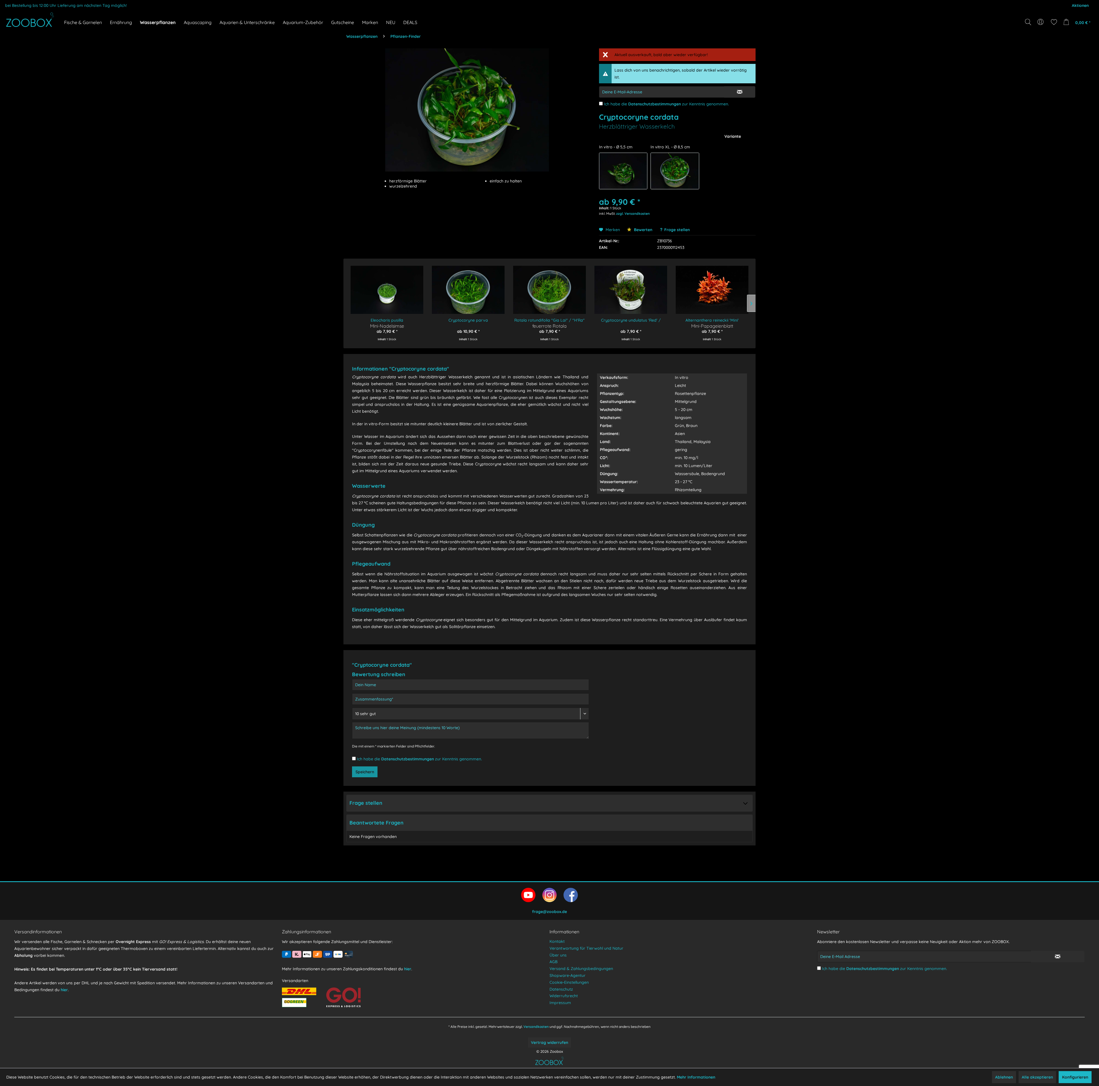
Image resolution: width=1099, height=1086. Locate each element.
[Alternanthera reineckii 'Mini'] (712, 286)
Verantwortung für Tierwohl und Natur (586, 948)
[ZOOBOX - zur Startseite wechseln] (30, 20)
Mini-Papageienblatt (712, 325)
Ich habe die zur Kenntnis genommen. (666, 104)
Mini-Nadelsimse (387, 325)
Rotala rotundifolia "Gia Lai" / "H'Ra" (549, 320)
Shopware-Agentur (568, 975)
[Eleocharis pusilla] (387, 286)
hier (64, 989)
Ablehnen (1004, 1077)
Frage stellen (677, 229)
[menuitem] (1041, 22)
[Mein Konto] (1041, 22)
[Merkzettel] (1054, 22)
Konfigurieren (1075, 1077)
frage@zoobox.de (549, 911)
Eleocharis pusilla (387, 320)
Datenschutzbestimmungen (654, 104)
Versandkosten (536, 1026)
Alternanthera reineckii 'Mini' (712, 320)
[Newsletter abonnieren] (1057, 956)
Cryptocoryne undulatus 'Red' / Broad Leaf (631, 320)
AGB (554, 961)
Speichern (364, 771)
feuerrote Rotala (549, 325)
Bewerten (642, 229)
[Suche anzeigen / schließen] (1028, 22)
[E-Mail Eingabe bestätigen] (739, 92)
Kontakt (557, 941)
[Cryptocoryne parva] (468, 286)
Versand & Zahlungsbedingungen (581, 968)
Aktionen (1080, 5)
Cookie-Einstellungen (569, 982)
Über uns (558, 955)
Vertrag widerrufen (549, 1042)
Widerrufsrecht (564, 995)
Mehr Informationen (696, 1077)
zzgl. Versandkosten (633, 213)
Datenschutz (561, 989)
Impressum (560, 1002)
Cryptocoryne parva (468, 320)
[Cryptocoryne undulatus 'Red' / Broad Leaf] (630, 286)
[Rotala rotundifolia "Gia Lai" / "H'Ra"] (549, 286)
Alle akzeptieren (1037, 1077)
